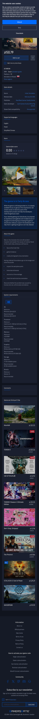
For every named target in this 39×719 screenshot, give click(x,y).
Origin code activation (19, 657)
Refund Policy (19, 644)
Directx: (6, 370)
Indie (26, 93)
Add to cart (16, 58)
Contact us (19, 647)
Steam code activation (19, 660)
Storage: (6, 357)
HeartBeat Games (21, 100)
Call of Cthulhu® (9, 476)
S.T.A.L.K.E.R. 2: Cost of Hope (13, 581)
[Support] (29, 681)
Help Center (19, 633)
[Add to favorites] (33, 58)
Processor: (7, 320)
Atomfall (7, 425)
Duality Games (31, 100)
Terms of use (19, 637)
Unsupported (31, 109)
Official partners (19, 629)
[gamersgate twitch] (18, 681)
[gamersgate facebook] (7, 681)
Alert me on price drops (14, 63)
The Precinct (8, 554)
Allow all (19, 22)
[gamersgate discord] (24, 681)
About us (19, 626)
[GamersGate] (20, 712)
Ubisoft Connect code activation (19, 671)
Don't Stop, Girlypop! (11, 528)
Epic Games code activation (19, 664)
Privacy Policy (20, 640)
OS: (5, 307)
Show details (19, 33)
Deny (19, 28)
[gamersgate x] (13, 681)
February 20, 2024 (30, 97)
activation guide (17, 72)
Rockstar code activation (19, 668)
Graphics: (7, 345)
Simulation (32, 93)
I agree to (10, 699)
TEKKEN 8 (7, 450)
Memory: (7, 332)
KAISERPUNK (8, 605)
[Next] (34, 191)
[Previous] (5, 191)
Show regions (8, 79)
